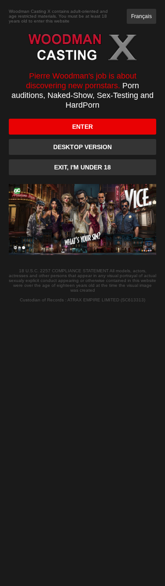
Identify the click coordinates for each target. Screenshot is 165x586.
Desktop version (82, 146)
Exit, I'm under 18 (82, 167)
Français (141, 16)
